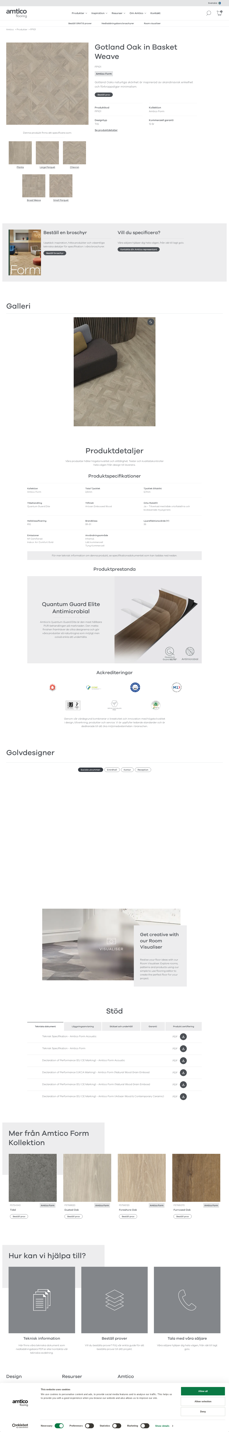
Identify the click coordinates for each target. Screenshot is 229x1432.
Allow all (203, 1391)
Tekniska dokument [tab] (45, 1026)
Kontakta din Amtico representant (138, 249)
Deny (203, 1411)
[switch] (89, 1425)
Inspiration (98, 13)
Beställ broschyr (55, 253)
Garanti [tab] (153, 1026)
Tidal (13, 1210)
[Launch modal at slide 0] (150, 322)
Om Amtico (136, 13)
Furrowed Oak (182, 1210)
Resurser (117, 13)
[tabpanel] (114, 1067)
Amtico (10, 29)
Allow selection (203, 1401)
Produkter (78, 13)
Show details (162, 1426)
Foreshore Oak (128, 1210)
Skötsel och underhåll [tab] (121, 1026)
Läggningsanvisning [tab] (83, 1026)
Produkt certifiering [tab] (183, 1026)
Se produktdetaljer (106, 130)
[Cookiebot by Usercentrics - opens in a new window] (20, 1426)
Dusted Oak (71, 1210)
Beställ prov (104, 94)
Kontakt (155, 13)
